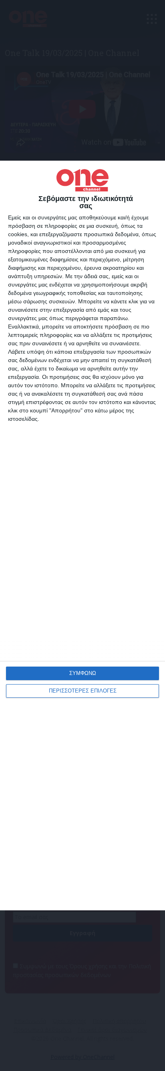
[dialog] (82, 535)
